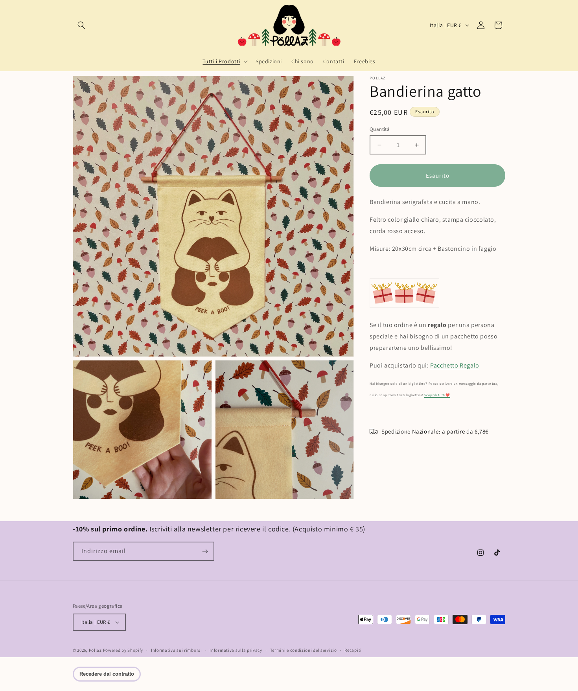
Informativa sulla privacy (236, 650)
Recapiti (353, 650)
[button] (81, 25)
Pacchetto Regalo (454, 365)
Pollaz (95, 650)
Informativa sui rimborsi (176, 650)
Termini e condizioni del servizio (303, 650)
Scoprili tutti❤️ (437, 395)
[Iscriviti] (205, 551)
